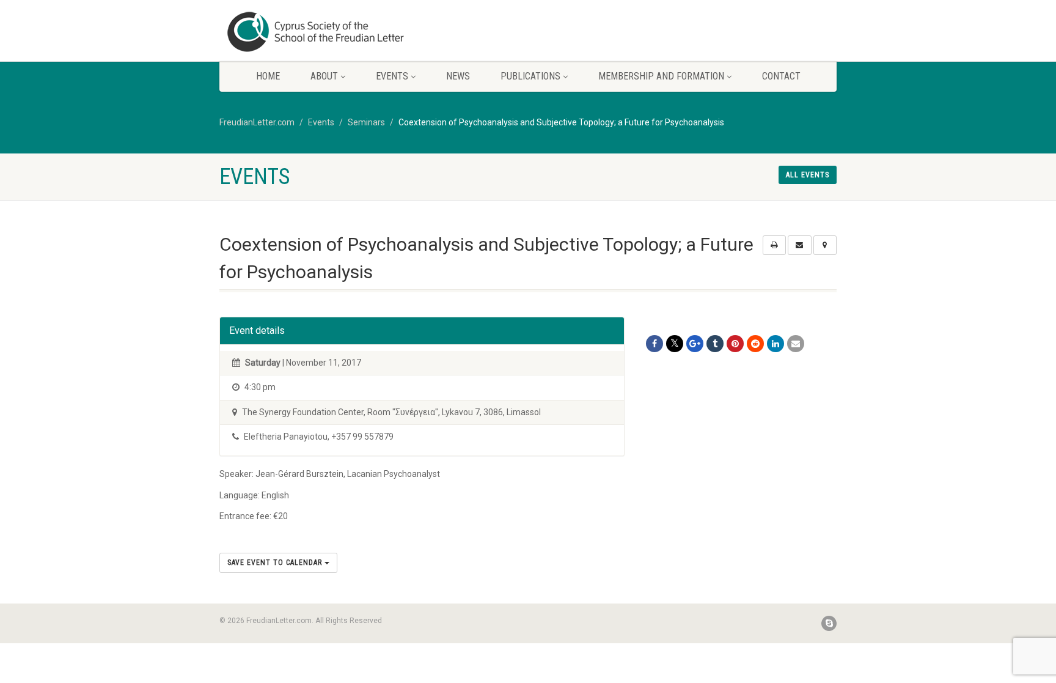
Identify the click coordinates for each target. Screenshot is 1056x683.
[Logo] (316, 31)
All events (807, 175)
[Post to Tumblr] (715, 343)
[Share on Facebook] (654, 343)
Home (268, 76)
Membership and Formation (661, 76)
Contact (781, 76)
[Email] (795, 343)
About (324, 76)
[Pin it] (735, 343)
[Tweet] (674, 343)
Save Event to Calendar (275, 562)
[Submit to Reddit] (755, 343)
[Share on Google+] (694, 343)
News (458, 76)
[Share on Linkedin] (775, 343)
